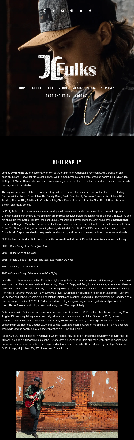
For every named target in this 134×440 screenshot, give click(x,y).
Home (23, 88)
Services (108, 88)
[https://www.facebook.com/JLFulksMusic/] (53, 10)
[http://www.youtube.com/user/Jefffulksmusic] (62, 10)
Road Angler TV (58, 96)
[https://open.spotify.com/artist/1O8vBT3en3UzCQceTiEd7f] (71, 10)
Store (63, 88)
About (37, 88)
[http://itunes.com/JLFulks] (81, 10)
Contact (81, 96)
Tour (50, 88)
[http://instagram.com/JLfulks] (44, 10)
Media (91, 88)
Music (77, 88)
